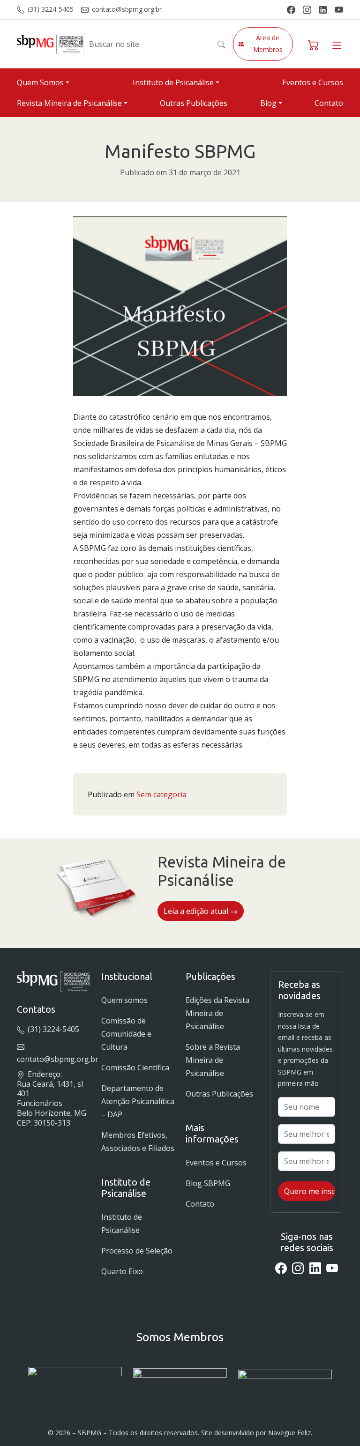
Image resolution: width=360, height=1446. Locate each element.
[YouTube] (339, 9)
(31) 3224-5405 (50, 9)
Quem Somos (40, 82)
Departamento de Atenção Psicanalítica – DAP (137, 1101)
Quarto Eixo (122, 1271)
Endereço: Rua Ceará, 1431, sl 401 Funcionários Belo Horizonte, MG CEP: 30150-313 (51, 1098)
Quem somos (124, 1000)
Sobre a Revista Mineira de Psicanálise (213, 1060)
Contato (329, 103)
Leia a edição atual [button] (197, 911)
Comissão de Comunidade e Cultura (126, 1034)
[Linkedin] (323, 9)
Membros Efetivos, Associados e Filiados (137, 1141)
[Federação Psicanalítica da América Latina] (180, 1380)
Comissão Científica (135, 1067)
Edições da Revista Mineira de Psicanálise (217, 1013)
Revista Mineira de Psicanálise (69, 103)
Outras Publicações (193, 103)
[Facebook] (291, 9)
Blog (268, 103)
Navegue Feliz (289, 1432)
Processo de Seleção (136, 1251)
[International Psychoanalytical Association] (75, 1380)
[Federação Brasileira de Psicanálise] (285, 1381)
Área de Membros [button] (268, 43)
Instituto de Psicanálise (173, 82)
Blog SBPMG (208, 1183)
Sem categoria (161, 794)
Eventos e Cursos (312, 82)
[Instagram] (307, 9)
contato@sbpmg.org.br (126, 9)
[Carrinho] (313, 44)
